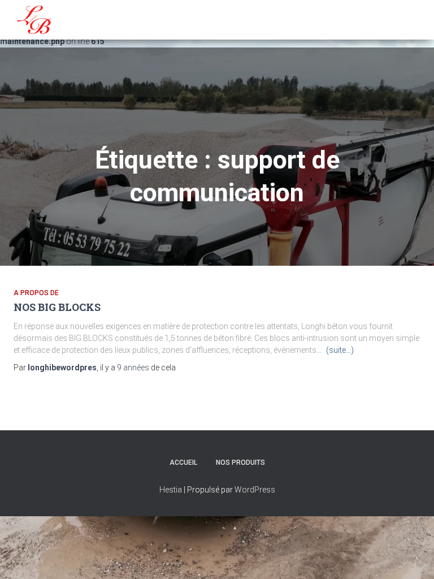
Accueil (183, 462)
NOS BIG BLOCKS (57, 307)
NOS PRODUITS (240, 462)
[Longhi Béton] (34, 20)
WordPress (255, 489)
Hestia (170, 489)
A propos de (36, 293)
